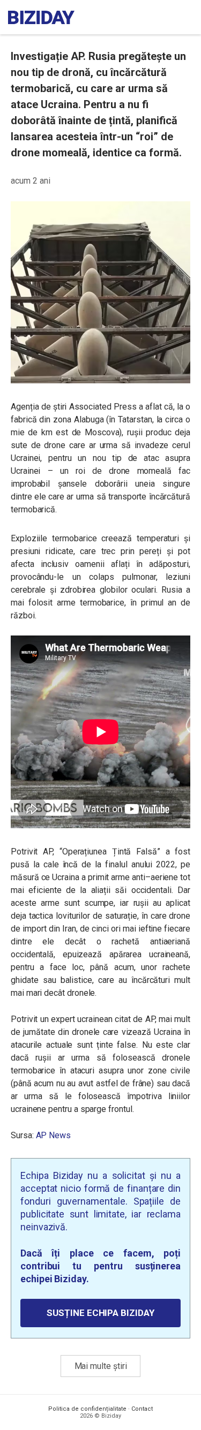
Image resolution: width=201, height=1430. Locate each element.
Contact (142, 1408)
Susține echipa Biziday (100, 1312)
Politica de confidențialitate (87, 1408)
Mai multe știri (101, 1366)
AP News (53, 1135)
